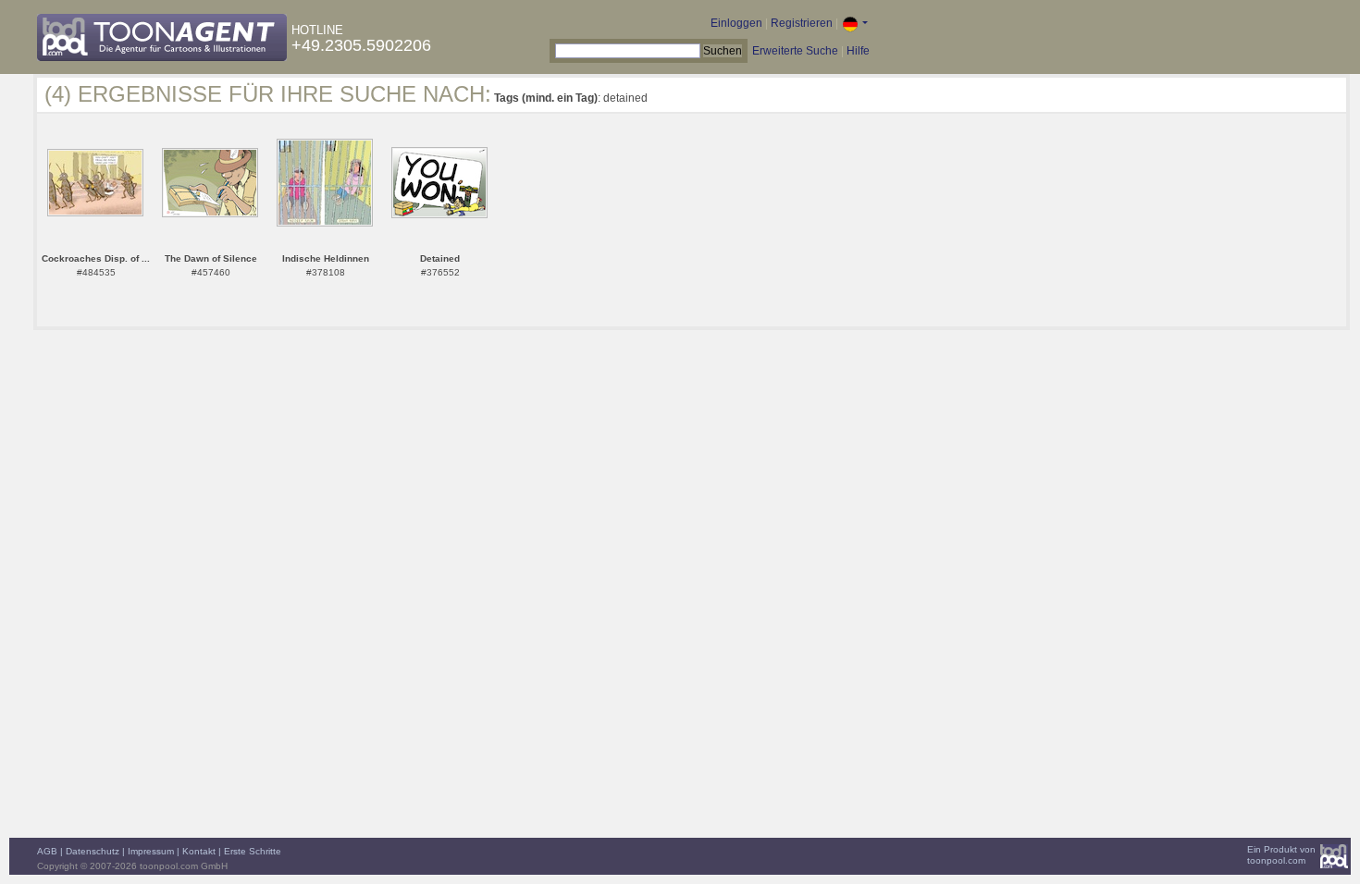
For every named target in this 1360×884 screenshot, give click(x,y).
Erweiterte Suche (795, 50)
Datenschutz (92, 851)
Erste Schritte (252, 851)
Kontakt (199, 851)
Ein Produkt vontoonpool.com (1281, 855)
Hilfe (858, 50)
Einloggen (736, 23)
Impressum (151, 851)
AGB (47, 851)
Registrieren (802, 23)
